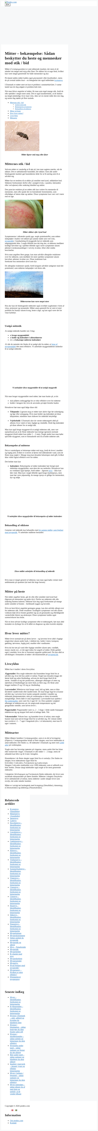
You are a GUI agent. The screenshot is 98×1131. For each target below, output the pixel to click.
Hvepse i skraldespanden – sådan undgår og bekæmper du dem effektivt (17, 1038)
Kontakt (13, 1123)
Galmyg (13, 821)
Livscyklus (14, 116)
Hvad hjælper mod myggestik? (17, 966)
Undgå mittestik (20, 105)
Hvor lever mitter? (16, 113)
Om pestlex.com (16, 1121)
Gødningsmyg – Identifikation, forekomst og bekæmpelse (16, 844)
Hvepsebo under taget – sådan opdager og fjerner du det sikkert (17, 1049)
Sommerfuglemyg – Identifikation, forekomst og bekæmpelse (18, 872)
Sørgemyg (14, 818)
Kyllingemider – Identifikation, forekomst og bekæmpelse (16, 1009)
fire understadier (11, 701)
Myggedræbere (16, 959)
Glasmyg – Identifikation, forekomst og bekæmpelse (15, 899)
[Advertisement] (49, 25)
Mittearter (13, 118)
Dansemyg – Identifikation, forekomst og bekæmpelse (15, 927)
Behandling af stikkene (23, 109)
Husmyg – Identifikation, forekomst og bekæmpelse (15, 909)
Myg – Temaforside (18, 947)
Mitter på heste (15, 111)
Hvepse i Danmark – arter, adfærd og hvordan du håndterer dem (17, 1019)
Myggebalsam (15, 933)
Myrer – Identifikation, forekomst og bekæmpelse (15, 1000)
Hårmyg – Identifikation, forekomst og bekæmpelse (15, 854)
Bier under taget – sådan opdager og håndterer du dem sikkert (17, 1058)
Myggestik (14, 949)
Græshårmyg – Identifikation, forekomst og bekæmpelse (16, 835)
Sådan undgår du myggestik (17, 939)
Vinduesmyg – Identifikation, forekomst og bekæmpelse (16, 863)
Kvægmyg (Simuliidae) (15, 810)
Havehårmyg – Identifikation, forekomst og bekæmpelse (16, 826)
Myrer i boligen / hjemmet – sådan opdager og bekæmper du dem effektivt (17, 1077)
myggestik (9, 241)
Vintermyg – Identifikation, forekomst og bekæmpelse (15, 881)
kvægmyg (58, 80)
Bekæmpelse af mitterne (23, 107)
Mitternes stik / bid (17, 103)
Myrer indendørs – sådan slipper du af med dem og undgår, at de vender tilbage (17, 1089)
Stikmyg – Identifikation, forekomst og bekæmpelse (15, 918)
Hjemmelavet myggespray (15, 978)
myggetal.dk (53, 654)
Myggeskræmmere (17, 936)
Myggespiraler (16, 961)
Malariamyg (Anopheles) (15, 815)
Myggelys (14, 963)
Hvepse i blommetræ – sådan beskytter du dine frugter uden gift (18, 1028)
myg (50, 470)
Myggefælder (15, 952)
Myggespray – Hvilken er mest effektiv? (16, 972)
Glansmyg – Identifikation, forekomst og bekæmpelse (15, 890)
